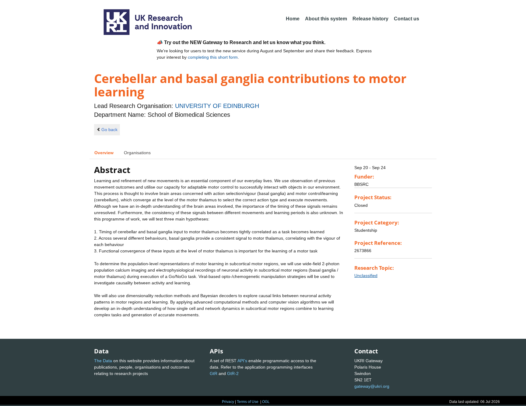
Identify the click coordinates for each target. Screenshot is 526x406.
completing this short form (213, 57)
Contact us (406, 18)
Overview (104, 152)
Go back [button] (109, 129)
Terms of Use (247, 402)
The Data (103, 360)
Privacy (228, 402)
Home (293, 18)
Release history (370, 18)
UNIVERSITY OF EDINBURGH (217, 105)
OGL (266, 402)
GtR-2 (233, 373)
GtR (213, 373)
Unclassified (365, 275)
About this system (326, 18)
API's (242, 360)
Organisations (137, 152)
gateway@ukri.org (371, 386)
